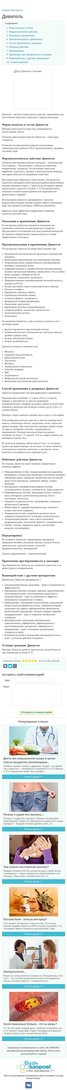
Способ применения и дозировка (25, 43)
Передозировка (16, 51)
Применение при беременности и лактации (30, 54)
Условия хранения (19, 62)
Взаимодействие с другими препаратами (29, 58)
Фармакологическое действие (23, 32)
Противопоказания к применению (26, 39)
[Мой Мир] (15, 666)
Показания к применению (21, 35)
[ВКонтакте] (5, 666)
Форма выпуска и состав (21, 28)
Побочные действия (18, 47)
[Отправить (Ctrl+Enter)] (38, 713)
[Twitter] (10, 666)
